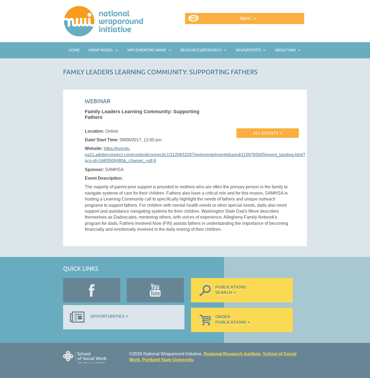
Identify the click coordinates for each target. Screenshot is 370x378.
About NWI (285, 50)
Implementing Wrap (146, 50)
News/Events (248, 50)
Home (74, 50)
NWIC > (248, 18)
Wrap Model (101, 50)
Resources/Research (201, 50)
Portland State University (167, 359)
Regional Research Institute (232, 354)
